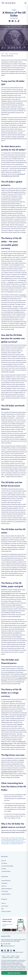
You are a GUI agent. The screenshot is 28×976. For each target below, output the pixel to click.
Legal (17, 956)
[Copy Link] (18, 21)
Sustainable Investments (8, 957)
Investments (4, 883)
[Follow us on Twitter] (5, 950)
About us (3, 860)
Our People (4, 863)
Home (2, 53)
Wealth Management (6, 888)
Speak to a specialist (14, 973)
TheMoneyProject (6, 593)
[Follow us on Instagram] (11, 950)
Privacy (3, 956)
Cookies (13, 956)
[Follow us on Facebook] (2, 950)
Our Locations (4, 906)
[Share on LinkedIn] (9, 21)
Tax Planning (4, 891)
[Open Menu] (25, 2)
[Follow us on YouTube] (14, 950)
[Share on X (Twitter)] (15, 21)
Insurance (3, 886)
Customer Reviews (5, 871)
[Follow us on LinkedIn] (8, 950)
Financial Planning (13, 53)
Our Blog (3, 868)
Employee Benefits (5, 894)
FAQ (2, 908)
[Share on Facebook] (12, 21)
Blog (6, 53)
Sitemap (17, 957)
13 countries (22, 295)
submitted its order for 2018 (8, 771)
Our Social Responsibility (7, 866)
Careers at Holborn (6, 911)
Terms (8, 956)
